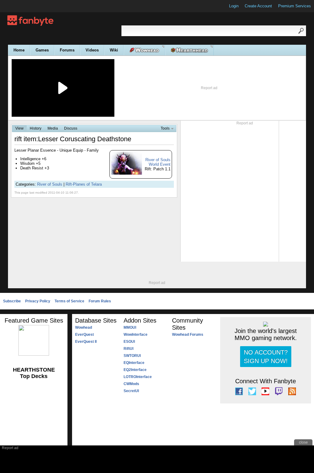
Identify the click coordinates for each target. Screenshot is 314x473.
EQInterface (134, 363)
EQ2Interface (135, 370)
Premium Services (294, 6)
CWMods (131, 384)
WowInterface (135, 334)
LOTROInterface (138, 377)
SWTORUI (132, 356)
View (19, 128)
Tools (165, 128)
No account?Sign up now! (266, 356)
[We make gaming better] (20, 6)
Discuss (70, 128)
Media (53, 128)
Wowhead (83, 327)
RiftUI (128, 348)
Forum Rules (100, 301)
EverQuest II (86, 341)
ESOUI (129, 341)
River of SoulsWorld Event (157, 162)
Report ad (209, 88)
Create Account (258, 6)
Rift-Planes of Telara (84, 184)
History (35, 128)
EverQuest (84, 334)
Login (234, 6)
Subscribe (12, 301)
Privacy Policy (37, 301)
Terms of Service (69, 301)
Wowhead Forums (187, 334)
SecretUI (131, 391)
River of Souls (49, 184)
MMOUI (130, 327)
